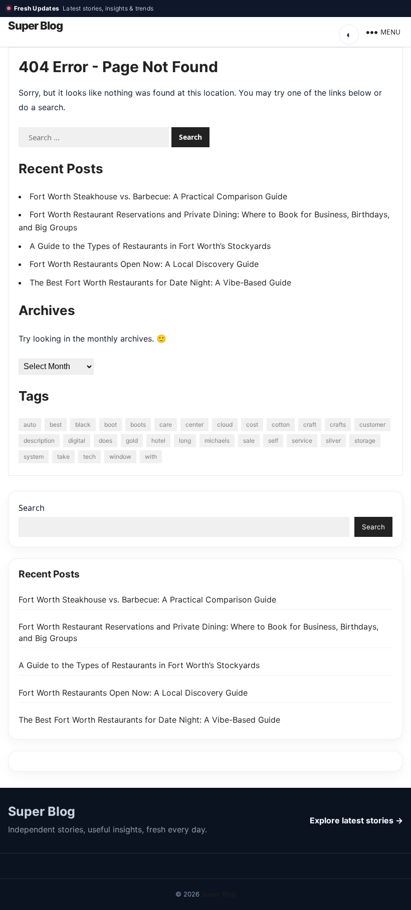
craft (309, 424)
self (273, 440)
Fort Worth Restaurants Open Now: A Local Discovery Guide (144, 264)
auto (30, 424)
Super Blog (35, 26)
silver (333, 440)
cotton (281, 424)
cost (252, 424)
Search (32, 507)
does (105, 440)
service (302, 440)
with (151, 456)
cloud (225, 424)
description (39, 440)
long (185, 440)
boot (110, 424)
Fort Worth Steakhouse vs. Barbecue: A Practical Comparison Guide (158, 196)
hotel (158, 440)
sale (249, 440)
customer (372, 424)
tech (89, 456)
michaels (217, 440)
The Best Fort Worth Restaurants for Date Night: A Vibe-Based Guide (160, 282)
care (165, 424)
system (34, 456)
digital (76, 440)
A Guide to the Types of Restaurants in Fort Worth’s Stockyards (150, 246)
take (63, 456)
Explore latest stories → (356, 820)
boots (138, 424)
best (56, 424)
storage (364, 440)
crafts (338, 424)
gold (132, 440)
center (194, 424)
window (120, 456)
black (83, 424)
